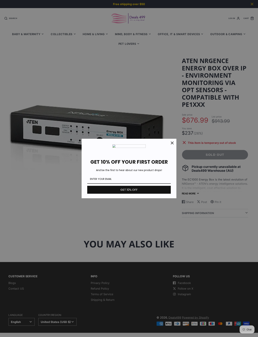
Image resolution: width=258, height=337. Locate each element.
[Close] (172, 143)
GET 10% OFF (129, 190)
